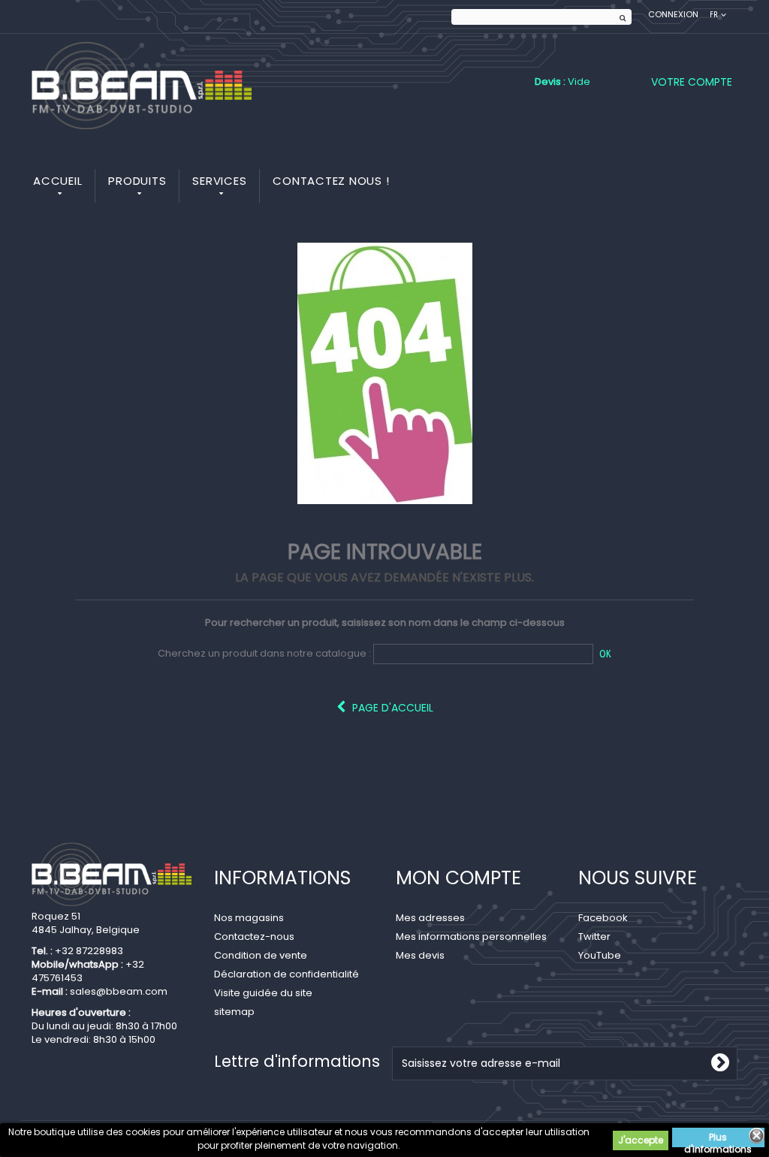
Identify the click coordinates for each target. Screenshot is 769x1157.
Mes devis (420, 955)
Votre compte (691, 81)
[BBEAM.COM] (142, 85)
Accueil (57, 181)
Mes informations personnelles (471, 936)
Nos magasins (249, 918)
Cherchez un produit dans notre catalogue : (264, 653)
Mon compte (458, 878)
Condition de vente (260, 955)
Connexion (673, 14)
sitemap (234, 1011)
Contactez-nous (254, 936)
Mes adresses (430, 918)
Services (219, 181)
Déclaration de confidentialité (286, 974)
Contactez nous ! (331, 181)
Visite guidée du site (263, 993)
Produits (137, 181)
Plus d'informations (718, 1139)
